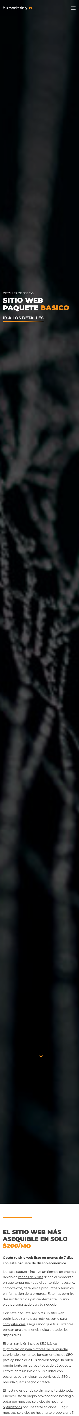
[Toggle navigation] (72, 7)
